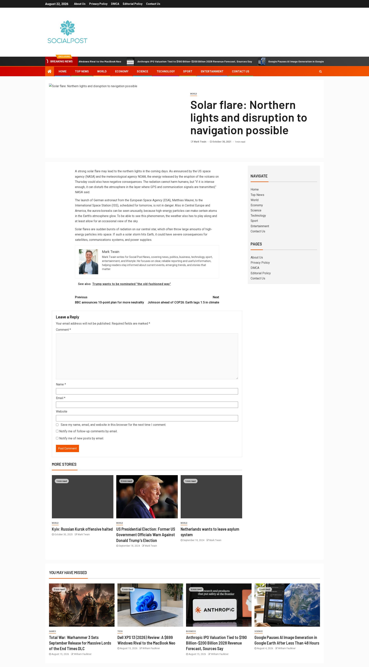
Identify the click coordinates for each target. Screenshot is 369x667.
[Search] (320, 71)
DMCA (115, 3)
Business (191, 631)
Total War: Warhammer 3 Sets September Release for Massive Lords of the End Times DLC (80, 643)
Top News (82, 71)
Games (52, 631)
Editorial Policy (132, 3)
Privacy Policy (98, 3)
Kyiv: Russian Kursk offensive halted (82, 528)
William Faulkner (82, 654)
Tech (120, 631)
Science (142, 71)
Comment (63, 329)
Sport (187, 71)
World (102, 71)
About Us (80, 3)
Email (60, 398)
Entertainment (212, 71)
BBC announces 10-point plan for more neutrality (109, 299)
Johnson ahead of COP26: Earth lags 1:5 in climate (183, 299)
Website (61, 411)
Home (62, 71)
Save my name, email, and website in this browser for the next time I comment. (113, 425)
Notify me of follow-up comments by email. (88, 431)
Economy (121, 71)
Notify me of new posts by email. (81, 438)
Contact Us (153, 3)
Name (61, 384)
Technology (166, 71)
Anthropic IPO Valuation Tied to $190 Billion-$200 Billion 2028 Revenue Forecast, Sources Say (175, 61)
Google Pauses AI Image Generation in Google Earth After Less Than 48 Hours (296, 61)
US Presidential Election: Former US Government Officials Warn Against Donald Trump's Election (145, 534)
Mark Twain (200, 141)
